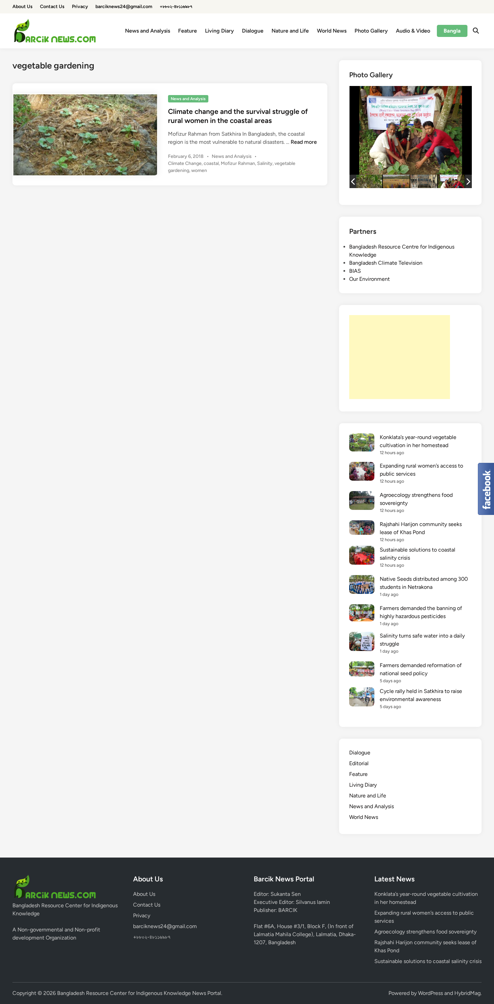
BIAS (355, 271)
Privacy (80, 6)
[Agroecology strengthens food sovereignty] (361, 501)
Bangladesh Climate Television (385, 263)
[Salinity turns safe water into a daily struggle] (361, 642)
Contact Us (52, 6)
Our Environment (369, 279)
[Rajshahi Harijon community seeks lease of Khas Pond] (361, 528)
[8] (423, 181)
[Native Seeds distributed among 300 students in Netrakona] (361, 585)
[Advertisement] (399, 357)
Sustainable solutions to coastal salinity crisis (428, 961)
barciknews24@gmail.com (123, 6)
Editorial (359, 763)
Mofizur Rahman (238, 163)
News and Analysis (147, 31)
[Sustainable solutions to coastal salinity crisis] (361, 556)
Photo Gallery (371, 31)
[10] (368, 181)
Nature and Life (290, 31)
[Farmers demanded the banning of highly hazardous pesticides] (361, 614)
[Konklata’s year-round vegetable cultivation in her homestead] (361, 443)
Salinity (265, 163)
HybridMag (467, 993)
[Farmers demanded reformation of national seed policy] (361, 670)
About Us (22, 6)
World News (331, 31)
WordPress (430, 993)
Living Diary (219, 31)
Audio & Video (413, 31)
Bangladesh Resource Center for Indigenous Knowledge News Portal (139, 993)
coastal (211, 163)
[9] (396, 181)
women (199, 170)
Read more (304, 142)
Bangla (452, 31)
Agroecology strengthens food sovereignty (425, 931)
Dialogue (252, 31)
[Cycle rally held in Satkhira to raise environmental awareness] (361, 697)
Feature (187, 31)
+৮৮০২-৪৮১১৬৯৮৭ (176, 6)
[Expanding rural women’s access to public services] (361, 472)
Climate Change (185, 163)
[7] (451, 181)
